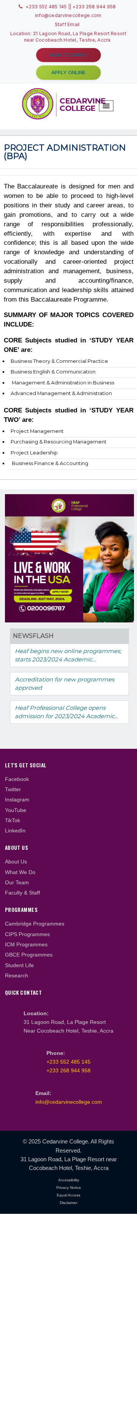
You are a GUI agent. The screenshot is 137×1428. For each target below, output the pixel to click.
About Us (16, 862)
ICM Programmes (26, 944)
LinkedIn (15, 831)
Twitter (13, 789)
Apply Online (68, 72)
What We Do (20, 872)
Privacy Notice (68, 1187)
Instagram (17, 799)
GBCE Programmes (29, 955)
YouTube (15, 810)
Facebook (17, 779)
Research (16, 975)
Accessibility (68, 1180)
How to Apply (69, 55)
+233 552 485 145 (68, 1062)
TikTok (12, 820)
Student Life (19, 965)
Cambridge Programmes (34, 924)
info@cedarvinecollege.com (68, 1102)
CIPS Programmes (27, 934)
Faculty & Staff (22, 893)
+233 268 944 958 (68, 1070)
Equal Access (68, 1195)
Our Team (17, 882)
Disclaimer (68, 1203)
